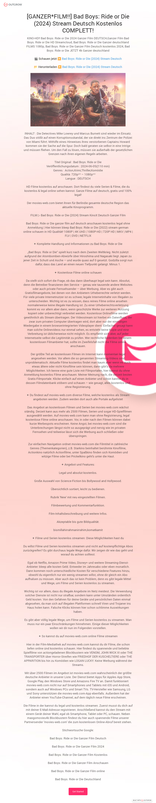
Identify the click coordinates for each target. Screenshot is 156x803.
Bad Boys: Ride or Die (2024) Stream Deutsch (92, 59)
